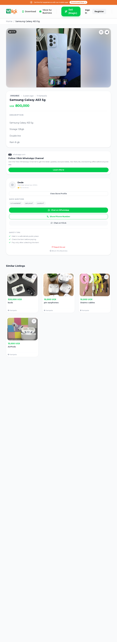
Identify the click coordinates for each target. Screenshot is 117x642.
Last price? (29, 203)
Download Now (77, 2)
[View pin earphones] (58, 292)
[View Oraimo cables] (94, 292)
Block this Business (59, 251)
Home (9, 21)
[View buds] (22, 292)
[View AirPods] (22, 337)
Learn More (58, 170)
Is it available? (16, 203)
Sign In (87, 11)
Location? (40, 203)
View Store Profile (58, 194)
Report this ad (59, 247)
